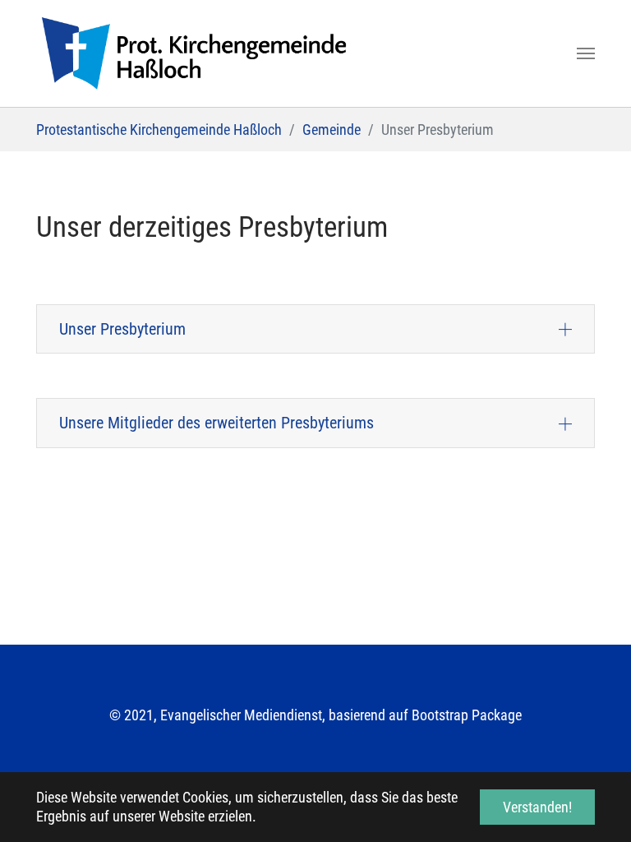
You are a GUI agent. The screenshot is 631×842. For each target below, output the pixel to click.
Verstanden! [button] (537, 807)
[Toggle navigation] (586, 53)
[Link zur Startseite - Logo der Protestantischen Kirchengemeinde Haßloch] (194, 53)
